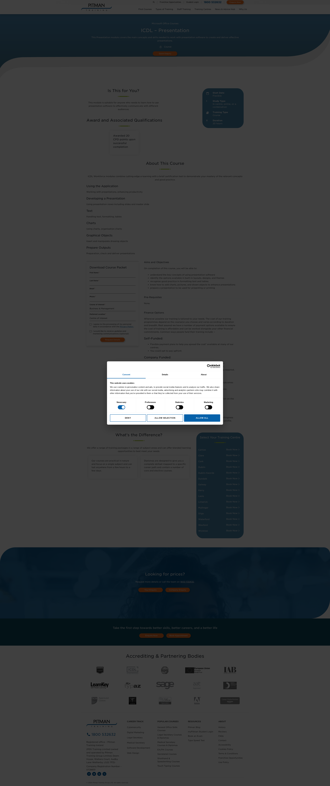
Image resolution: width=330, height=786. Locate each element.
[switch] (150, 407)
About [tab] (204, 374)
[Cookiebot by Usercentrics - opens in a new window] (209, 366)
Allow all (202, 418)
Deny (128, 418)
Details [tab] (165, 374)
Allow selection (165, 418)
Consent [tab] (126, 374)
